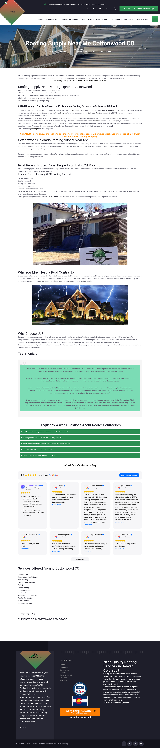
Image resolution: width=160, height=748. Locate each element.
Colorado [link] (75, 110)
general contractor (112, 687)
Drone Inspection (70, 19)
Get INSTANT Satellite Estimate (137, 9)
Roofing (114, 703)
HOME (50, 52)
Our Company (52, 19)
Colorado (121, 674)
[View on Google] (54, 487)
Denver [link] (63, 113)
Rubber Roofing (24, 590)
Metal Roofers (23, 601)
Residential (87, 19)
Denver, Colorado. (28, 694)
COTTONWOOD (77, 52)
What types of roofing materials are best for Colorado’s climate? (46, 443)
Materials (115, 19)
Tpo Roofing (23, 580)
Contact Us (142, 19)
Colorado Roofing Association (100, 113)
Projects (128, 19)
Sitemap (63, 680)
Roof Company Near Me (27, 595)
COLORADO (62, 52)
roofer (24, 697)
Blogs (33, 614)
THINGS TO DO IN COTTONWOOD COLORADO (42, 619)
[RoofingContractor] (80, 689)
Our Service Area (27, 721)
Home (40, 19)
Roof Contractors (25, 603)
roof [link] (97, 121)
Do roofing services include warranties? (36, 449)
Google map (24, 614)
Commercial (101, 19)
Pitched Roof (23, 593)
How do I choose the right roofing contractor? (39, 455)
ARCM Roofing (108, 110)
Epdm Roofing (23, 587)
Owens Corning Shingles (28, 577)
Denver (115, 674)
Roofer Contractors (25, 598)
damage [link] (34, 128)
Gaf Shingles (23, 574)
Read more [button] (56, 505)
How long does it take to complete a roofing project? (41, 438)
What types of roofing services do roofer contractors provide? (45, 432)
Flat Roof (21, 585)
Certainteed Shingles (26, 582)
